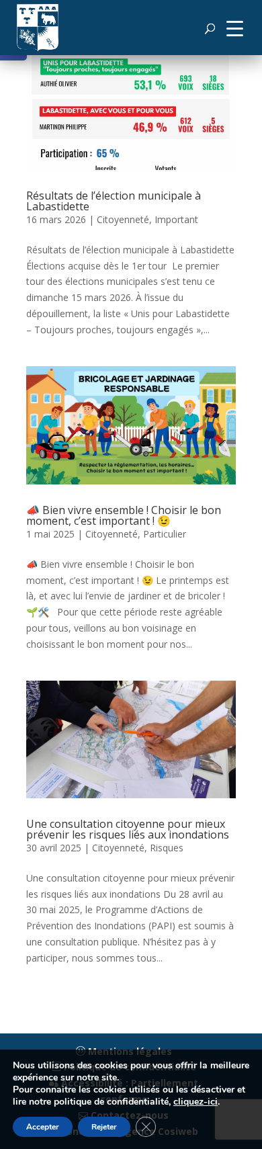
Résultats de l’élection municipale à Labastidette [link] (113, 201)
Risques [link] (166, 847)
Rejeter (104, 1126)
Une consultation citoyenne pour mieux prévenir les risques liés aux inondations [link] (127, 829)
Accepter (42, 1126)
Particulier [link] (164, 533)
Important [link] (176, 219)
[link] (37, 27)
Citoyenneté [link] (123, 219)
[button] (234, 27)
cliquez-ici (195, 1102)
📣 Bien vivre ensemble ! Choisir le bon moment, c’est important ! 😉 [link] (123, 515)
